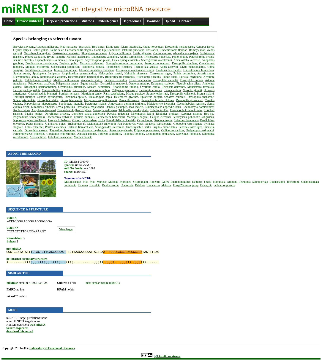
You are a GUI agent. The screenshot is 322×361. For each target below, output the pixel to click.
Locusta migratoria (190, 76)
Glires (165, 181)
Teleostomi (293, 181)
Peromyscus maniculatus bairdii (135, 70)
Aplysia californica (120, 53)
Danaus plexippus (116, 106)
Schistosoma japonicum (65, 66)
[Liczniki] (167, 356)
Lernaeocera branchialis (110, 117)
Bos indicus (136, 106)
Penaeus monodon (116, 80)
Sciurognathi (140, 181)
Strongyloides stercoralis (109, 127)
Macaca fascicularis (78, 56)
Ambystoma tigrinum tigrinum (126, 103)
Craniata (83, 185)
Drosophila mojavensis (90, 106)
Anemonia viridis (91, 80)
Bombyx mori (197, 50)
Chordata (94, 185)
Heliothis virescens (136, 73)
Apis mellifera (38, 137)
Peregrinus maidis (95, 103)
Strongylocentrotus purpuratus (124, 63)
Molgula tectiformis (37, 66)
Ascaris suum (205, 73)
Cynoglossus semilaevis (160, 133)
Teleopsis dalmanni (173, 86)
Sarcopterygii (260, 181)
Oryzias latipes (22, 50)
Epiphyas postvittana (146, 130)
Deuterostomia (110, 185)
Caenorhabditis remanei (191, 103)
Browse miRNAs (29, 21)
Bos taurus (98, 46)
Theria (207, 181)
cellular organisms (224, 185)
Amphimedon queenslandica (79, 73)
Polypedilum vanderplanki (29, 117)
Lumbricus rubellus (42, 106)
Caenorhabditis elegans (79, 50)
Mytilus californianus (66, 80)
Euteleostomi (277, 181)
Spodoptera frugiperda (46, 73)
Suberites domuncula (186, 120)
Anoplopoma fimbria (125, 86)
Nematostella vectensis (186, 60)
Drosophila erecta (71, 100)
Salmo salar (56, 50)
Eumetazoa (153, 185)
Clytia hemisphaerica (192, 66)
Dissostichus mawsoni (113, 83)
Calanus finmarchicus (80, 127)
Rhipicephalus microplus (120, 76)
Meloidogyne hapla (100, 96)
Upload (170, 21)
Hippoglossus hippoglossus (40, 103)
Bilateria (140, 185)
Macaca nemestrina (99, 86)
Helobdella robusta (93, 66)
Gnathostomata (310, 181)
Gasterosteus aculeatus (66, 53)
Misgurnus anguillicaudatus (100, 100)
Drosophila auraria (191, 80)
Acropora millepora (46, 46)
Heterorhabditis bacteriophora (85, 76)
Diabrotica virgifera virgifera (74, 110)
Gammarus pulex (55, 123)
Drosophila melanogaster (179, 46)
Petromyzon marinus (157, 63)
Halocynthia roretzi (110, 73)
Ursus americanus (140, 80)
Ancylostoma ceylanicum (92, 130)
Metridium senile (91, 93)
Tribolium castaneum (60, 137)
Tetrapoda (245, 181)
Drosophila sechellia (165, 80)
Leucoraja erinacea (150, 90)
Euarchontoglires (180, 181)
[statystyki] (146, 356)
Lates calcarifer (34, 127)
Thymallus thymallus (62, 130)
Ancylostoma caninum (38, 70)
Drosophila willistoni (182, 93)
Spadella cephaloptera (158, 123)
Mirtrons (87, 21)
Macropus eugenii (137, 117)
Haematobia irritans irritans (186, 110)
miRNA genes (108, 21)
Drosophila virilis (48, 100)
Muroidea (125, 181)
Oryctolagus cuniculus (71, 86)
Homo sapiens (74, 60)
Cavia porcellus (65, 106)
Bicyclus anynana (23, 46)
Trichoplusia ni (76, 123)
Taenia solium (172, 90)
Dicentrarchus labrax (25, 76)
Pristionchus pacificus (41, 83)
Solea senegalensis (120, 130)
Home (8, 21)
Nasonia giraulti (192, 90)
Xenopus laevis (205, 46)
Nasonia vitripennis (92, 63)
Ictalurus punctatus (133, 50)
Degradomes (132, 21)
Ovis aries (152, 50)
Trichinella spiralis (75, 96)
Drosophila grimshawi (189, 100)
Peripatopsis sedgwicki (200, 130)
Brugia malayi (205, 93)
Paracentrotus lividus (201, 56)
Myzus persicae (135, 93)
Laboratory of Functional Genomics (52, 348)
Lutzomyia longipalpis (26, 90)
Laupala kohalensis (59, 120)
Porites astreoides (55, 127)
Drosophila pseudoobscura (40, 86)
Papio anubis (179, 56)
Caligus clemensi (160, 117)
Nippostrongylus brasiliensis (29, 120)
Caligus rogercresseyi (124, 90)
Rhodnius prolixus (167, 113)
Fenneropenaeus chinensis (28, 133)
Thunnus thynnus (133, 133)
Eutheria (197, 181)
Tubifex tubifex (159, 110)
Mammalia (219, 181)
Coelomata (127, 185)
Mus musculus (68, 46)
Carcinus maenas (191, 113)
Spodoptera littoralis (71, 103)
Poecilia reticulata (118, 113)
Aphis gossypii (169, 66)
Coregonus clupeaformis (60, 133)
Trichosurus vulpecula (157, 56)
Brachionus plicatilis (148, 76)
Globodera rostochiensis (187, 123)
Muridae (113, 181)
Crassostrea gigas (160, 73)
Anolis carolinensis (131, 56)
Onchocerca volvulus (59, 117)
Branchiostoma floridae (173, 50)
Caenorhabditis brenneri (42, 93)
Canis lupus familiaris (107, 50)
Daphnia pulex (68, 63)
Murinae (102, 181)
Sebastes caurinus (174, 96)
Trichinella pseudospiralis (134, 110)
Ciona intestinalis (131, 46)
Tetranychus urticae (65, 70)
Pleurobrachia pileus (188, 83)
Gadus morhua (162, 53)
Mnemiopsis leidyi (142, 113)
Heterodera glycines (126, 96)
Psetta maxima (34, 123)
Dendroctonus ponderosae (41, 63)
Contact (185, 21)
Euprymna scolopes (163, 83)
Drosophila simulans (184, 63)
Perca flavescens (129, 100)
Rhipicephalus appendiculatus (163, 106)
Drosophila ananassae (201, 96)
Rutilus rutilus (21, 110)
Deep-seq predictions (61, 21)
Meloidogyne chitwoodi (101, 123)
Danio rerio (112, 46)
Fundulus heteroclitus (168, 70)
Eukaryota (206, 185)
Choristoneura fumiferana (198, 70)
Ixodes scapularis (35, 56)
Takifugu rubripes (24, 96)
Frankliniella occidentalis (120, 120)
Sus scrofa (84, 46)
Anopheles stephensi (43, 110)
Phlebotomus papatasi (38, 80)
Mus (85, 181)
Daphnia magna (163, 120)
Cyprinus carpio (150, 86)
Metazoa (166, 185)
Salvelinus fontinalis (188, 133)
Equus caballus (89, 83)
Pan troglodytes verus (130, 123)
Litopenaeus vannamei (104, 56)
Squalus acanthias (99, 90)
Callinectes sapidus (172, 130)
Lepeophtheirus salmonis (50, 60)
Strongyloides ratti (157, 93)
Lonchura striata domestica (88, 113)
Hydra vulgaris (56, 56)
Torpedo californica (109, 133)
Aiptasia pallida (86, 133)
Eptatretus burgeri (151, 96)
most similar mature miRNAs (103, 282)
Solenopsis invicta (24, 100)
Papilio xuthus (33, 113)
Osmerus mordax (139, 83)
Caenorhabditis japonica (56, 90)
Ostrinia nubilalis (84, 117)
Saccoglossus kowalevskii (156, 60)
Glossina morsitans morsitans (96, 70)
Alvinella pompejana (185, 53)
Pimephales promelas (94, 53)
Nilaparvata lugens (67, 83)
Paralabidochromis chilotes (157, 100)
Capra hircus (144, 120)
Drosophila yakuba (36, 130)
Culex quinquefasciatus (126, 60)
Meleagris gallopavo (105, 110)
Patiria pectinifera (184, 73)
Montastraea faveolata (200, 86)
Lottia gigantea (142, 53)
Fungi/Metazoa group (185, 185)
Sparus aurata (21, 73)
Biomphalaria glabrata (53, 76)
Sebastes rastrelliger (190, 127)
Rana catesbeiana (113, 93)
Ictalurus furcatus (23, 60)
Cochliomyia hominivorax (198, 106)
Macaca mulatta (83, 137)
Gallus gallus (40, 50)
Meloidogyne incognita (161, 103)
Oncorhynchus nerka (138, 127)
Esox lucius (80, 90)
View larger (66, 229)
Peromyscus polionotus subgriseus (193, 117)
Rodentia (154, 181)
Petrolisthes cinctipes (119, 66)
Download (153, 21)
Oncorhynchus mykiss (37, 53)
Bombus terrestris (69, 93)
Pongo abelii (170, 76)
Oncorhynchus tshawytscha (88, 120)
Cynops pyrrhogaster (49, 96)
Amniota (232, 181)
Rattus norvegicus (153, 46)
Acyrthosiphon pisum (97, 60)
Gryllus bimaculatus (165, 127)
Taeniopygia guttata (146, 66)
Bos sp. (209, 113)
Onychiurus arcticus (57, 113)
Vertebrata (70, 185)
